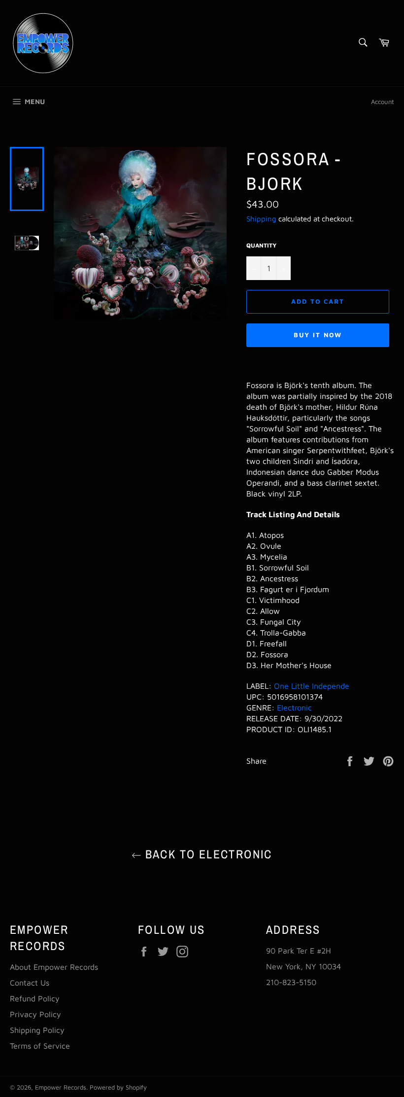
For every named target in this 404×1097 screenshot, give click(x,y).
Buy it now (318, 335)
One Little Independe (311, 685)
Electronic (294, 707)
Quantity (261, 245)
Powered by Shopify (118, 1087)
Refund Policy (35, 998)
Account (382, 102)
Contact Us (29, 982)
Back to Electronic (206, 854)
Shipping (261, 218)
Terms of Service (40, 1045)
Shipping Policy (37, 1030)
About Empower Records (54, 966)
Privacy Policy (35, 1014)
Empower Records (60, 1087)
